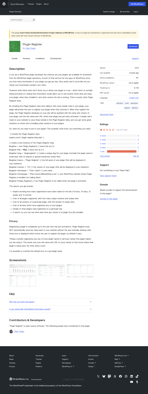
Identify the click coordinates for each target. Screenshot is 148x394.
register (127, 108)
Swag (91, 366)
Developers (66, 363)
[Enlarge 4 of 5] (90, 267)
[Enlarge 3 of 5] (61, 267)
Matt (117, 359)
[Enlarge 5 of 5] (90, 279)
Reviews (26, 58)
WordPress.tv (68, 366)
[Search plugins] (33, 19)
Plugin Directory (15, 12)
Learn (64, 356)
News (11, 359)
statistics (135, 108)
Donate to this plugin (109, 199)
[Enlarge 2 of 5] (33, 278)
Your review (105, 156)
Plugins (38, 363)
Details (14, 58)
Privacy (12, 366)
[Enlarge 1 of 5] (33, 267)
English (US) (134, 98)
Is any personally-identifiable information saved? (30, 309)
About (11, 356)
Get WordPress (137, 4)
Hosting (12, 363)
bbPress (119, 363)
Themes (39, 359)
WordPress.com (122, 356)
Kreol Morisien (36, 379)
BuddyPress (120, 366)
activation (119, 103)
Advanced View (106, 114)
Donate (92, 363)
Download (133, 46)
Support (135, 58)
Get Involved (93, 356)
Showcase (40, 356)
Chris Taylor (31, 48)
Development (56, 58)
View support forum (108, 176)
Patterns (39, 366)
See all (136, 156)
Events (91, 359)
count (127, 103)
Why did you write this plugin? (22, 302)
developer (134, 103)
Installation (40, 58)
